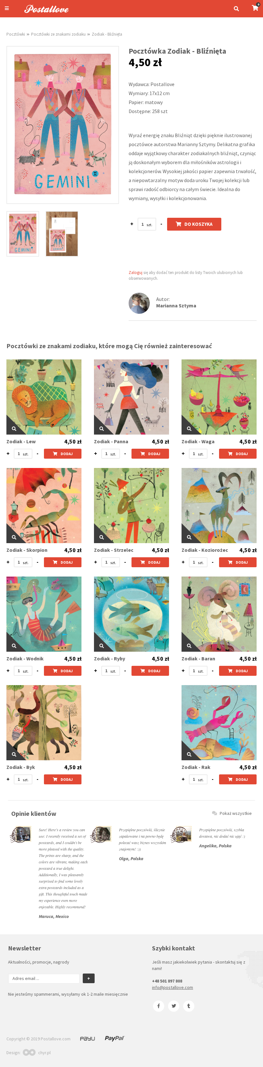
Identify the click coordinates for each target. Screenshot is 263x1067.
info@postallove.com (172, 987)
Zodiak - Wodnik (25, 658)
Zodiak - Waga (198, 441)
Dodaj (67, 453)
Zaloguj (135, 272)
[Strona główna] (43, 14)
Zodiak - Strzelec (113, 550)
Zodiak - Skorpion (26, 550)
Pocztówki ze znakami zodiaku (58, 34)
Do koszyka (198, 224)
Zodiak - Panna (111, 441)
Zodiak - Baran (198, 658)
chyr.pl (44, 1052)
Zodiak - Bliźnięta (107, 34)
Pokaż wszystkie (236, 813)
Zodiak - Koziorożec (205, 550)
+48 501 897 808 (167, 981)
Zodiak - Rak (196, 767)
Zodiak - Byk (20, 767)
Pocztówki (15, 34)
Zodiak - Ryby (109, 658)
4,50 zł (72, 441)
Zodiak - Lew (21, 441)
